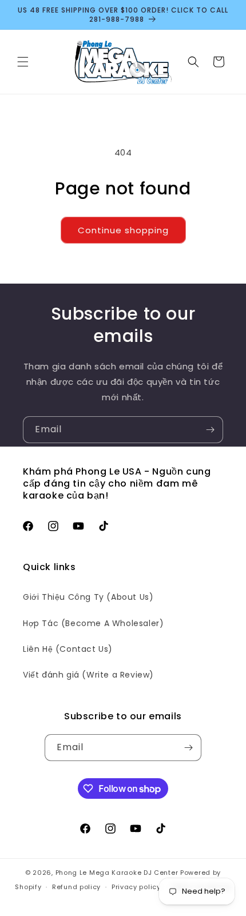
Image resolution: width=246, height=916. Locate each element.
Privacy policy (136, 886)
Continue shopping (123, 230)
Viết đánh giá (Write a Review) (88, 674)
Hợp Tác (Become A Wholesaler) (93, 623)
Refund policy (76, 886)
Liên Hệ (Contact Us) (68, 649)
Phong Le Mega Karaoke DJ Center (116, 872)
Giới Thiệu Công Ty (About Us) (88, 597)
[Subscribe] (210, 429)
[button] (22, 61)
